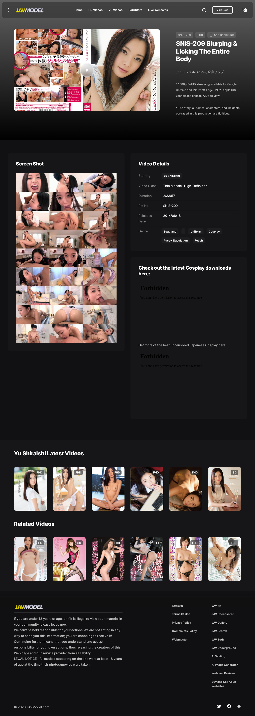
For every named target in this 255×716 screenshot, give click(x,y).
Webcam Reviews (223, 673)
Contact (177, 605)
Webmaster (180, 639)
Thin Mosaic (172, 186)
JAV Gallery (219, 622)
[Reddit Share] (239, 706)
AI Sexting (218, 656)
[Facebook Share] (229, 706)
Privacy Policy (181, 622)
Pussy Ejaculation (176, 240)
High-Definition (195, 186)
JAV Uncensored (223, 614)
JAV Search (219, 631)
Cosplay (214, 231)
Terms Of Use (181, 614)
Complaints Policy (184, 631)
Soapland (170, 231)
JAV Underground (224, 647)
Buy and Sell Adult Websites (224, 684)
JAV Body (218, 639)
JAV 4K (216, 605)
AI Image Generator (225, 664)
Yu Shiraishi (172, 175)
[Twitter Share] (219, 706)
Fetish (199, 240)
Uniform (196, 231)
